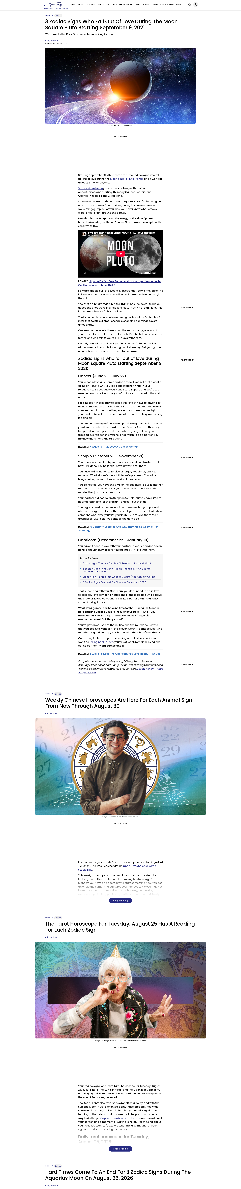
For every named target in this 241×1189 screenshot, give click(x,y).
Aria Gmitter (51, 713)
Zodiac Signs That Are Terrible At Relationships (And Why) (117, 563)
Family (106, 5)
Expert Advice (175, 5)
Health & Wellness (142, 5)
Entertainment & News (121, 5)
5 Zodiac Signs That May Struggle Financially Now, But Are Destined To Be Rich (117, 570)
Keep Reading (120, 900)
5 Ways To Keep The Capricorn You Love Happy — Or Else (124, 654)
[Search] (189, 4)
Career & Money (160, 5)
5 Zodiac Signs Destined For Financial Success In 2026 (114, 582)
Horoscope (91, 5)
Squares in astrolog (90, 188)
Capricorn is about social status (120, 1118)
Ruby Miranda (51, 40)
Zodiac (80, 5)
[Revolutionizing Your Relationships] (56, 4)
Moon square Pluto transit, (126, 179)
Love (73, 5)
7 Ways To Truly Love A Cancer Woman (113, 446)
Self (100, 5)
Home (47, 15)
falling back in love (101, 642)
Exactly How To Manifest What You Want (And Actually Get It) (119, 576)
